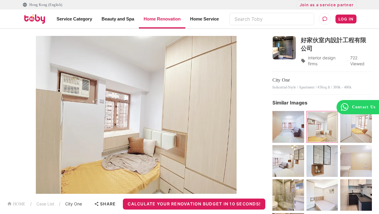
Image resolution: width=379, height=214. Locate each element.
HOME (19, 204)
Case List (45, 203)
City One (73, 203)
